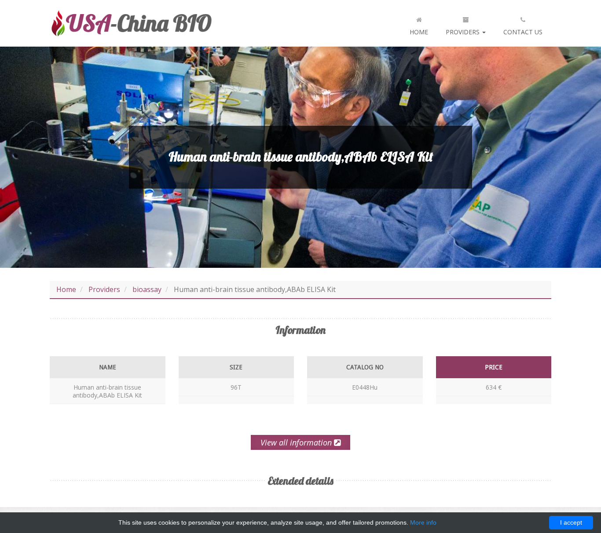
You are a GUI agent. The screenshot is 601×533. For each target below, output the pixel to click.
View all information (297, 442)
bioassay (146, 289)
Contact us (522, 32)
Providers (463, 32)
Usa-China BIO (131, 23)
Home (419, 32)
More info (423, 522)
